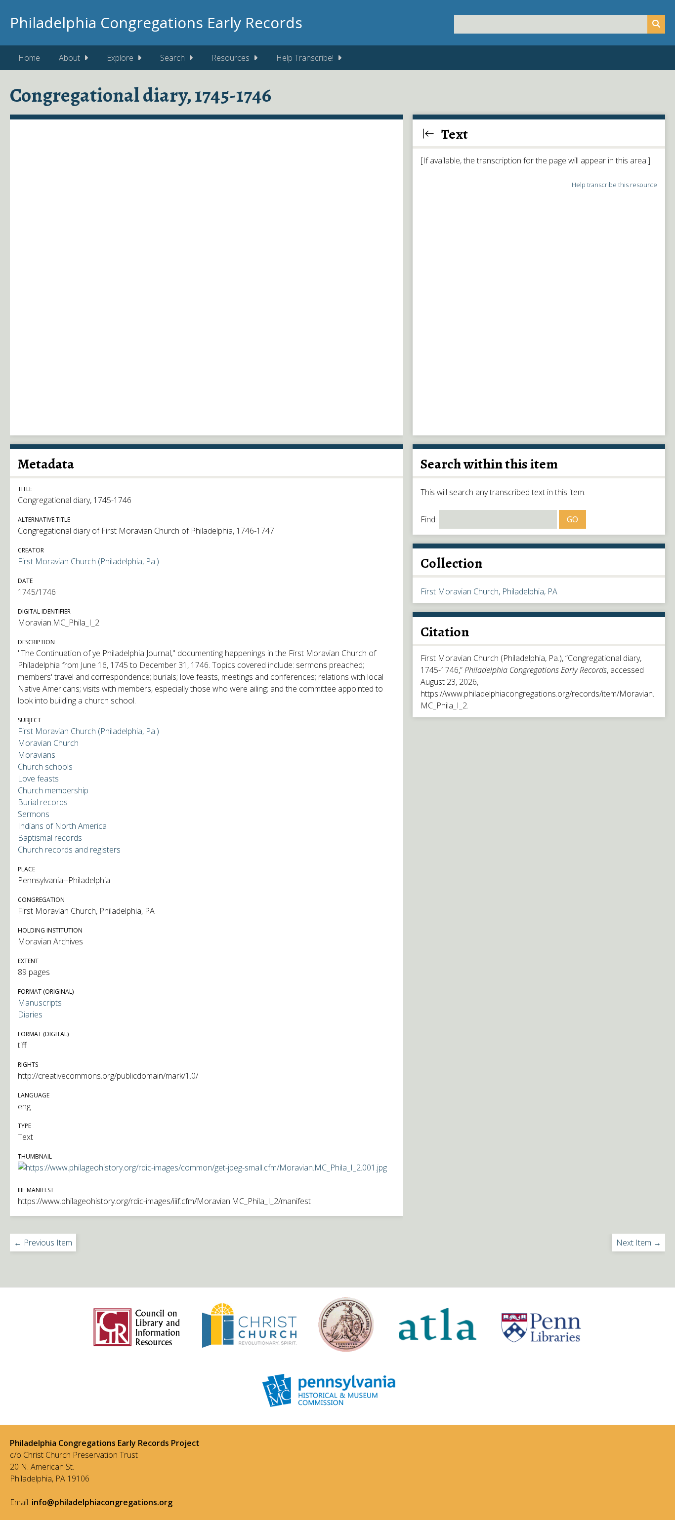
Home (29, 57)
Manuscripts (40, 1002)
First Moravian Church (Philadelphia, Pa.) (88, 561)
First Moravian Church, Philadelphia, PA (489, 591)
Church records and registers (69, 849)
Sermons (33, 814)
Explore (120, 57)
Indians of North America (62, 825)
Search (172, 57)
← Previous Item (43, 1242)
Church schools (45, 766)
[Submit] (656, 24)
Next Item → (638, 1242)
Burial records (43, 802)
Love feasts (38, 778)
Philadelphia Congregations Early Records (156, 22)
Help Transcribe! (305, 57)
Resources (230, 57)
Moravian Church (48, 743)
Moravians (36, 754)
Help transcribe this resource (614, 184)
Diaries (30, 1014)
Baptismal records (50, 837)
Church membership (53, 790)
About (69, 57)
